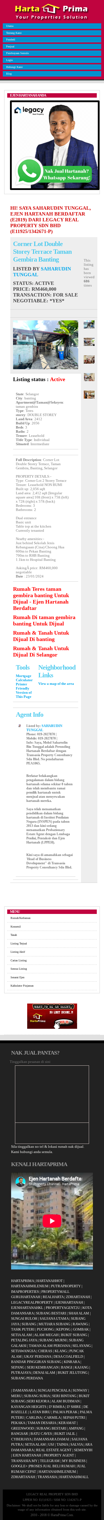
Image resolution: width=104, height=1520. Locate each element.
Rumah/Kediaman (21, 917)
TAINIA (62, 1444)
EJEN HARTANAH (27, 1455)
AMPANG (76, 1428)
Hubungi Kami (14, 67)
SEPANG (17, 1367)
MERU (16, 1396)
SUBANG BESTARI (51, 1313)
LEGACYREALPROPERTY (32, 1302)
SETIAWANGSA (23, 1351)
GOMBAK (81, 1329)
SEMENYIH (83, 1450)
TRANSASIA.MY (24, 1461)
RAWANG (80, 1324)
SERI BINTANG (64, 1396)
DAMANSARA (24, 1390)
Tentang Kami (14, 32)
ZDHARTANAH (78, 1297)
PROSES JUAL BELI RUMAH (52, 1466)
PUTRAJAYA (21, 1372)
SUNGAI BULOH (24, 1318)
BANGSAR (19, 1434)
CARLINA (34, 1417)
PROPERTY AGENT (59, 1455)
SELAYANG (81, 1346)
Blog (9, 73)
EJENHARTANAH (69, 1302)
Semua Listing (19, 968)
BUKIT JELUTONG (72, 1372)
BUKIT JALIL (64, 1434)
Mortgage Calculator (24, 678)
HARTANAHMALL (74, 1477)
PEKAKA (18, 1423)
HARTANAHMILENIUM (30, 1286)
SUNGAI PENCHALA (54, 1390)
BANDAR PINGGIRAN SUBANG (36, 1362)
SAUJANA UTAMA (54, 1318)
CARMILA (52, 1417)
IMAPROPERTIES (25, 1292)
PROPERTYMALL (55, 1292)
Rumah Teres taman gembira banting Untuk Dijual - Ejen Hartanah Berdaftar (41, 598)
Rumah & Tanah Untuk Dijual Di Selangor (41, 651)
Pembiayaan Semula (17, 53)
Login (9, 60)
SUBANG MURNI (53, 1340)
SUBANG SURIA (37, 1396)
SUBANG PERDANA (27, 1378)
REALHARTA (53, 1297)
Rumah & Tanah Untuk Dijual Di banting (41, 636)
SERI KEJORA (38, 1401)
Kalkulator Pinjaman (22, 985)
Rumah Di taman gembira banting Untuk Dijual (44, 620)
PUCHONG (45, 1329)
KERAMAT (67, 1423)
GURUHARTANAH (25, 1297)
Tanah (14, 934)
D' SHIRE (74, 1407)
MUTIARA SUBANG (54, 1324)
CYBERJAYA (21, 1439)
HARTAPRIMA (22, 1281)
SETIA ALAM (21, 1335)
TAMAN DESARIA (41, 1423)
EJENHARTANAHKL (27, 1308)
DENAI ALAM (44, 1372)
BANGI (66, 1367)
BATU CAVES (41, 1434)
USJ (51, 1444)
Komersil (16, 926)
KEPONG (63, 1329)
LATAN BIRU (40, 1412)
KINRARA (72, 1362)
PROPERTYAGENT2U (63, 1308)
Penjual (10, 46)
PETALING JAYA (24, 1340)
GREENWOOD (22, 1428)
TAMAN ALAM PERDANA (49, 1346)
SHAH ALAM (79, 1313)
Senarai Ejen (17, 977)
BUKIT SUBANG (74, 1335)
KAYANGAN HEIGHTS (28, 1407)
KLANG (61, 1351)
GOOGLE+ (19, 1466)
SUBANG (29, 1324)
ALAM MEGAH (46, 1335)
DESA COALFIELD (68, 1356)
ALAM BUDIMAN (65, 1401)
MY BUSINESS (73, 1461)
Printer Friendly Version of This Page (24, 690)
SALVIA (76, 1444)
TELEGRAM (50, 1461)
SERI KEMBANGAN (43, 1367)
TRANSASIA (47, 1477)
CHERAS (45, 1351)
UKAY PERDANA (37, 1356)
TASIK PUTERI (22, 1329)
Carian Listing (19, 960)
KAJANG (81, 1367)
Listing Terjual (19, 943)
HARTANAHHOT (49, 1281)
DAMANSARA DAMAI (51, 1439)
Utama (9, 25)
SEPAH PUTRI (74, 1417)
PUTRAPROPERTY (66, 1286)
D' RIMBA (56, 1407)
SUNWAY (80, 1390)
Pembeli (10, 39)
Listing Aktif (18, 951)
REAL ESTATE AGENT (54, 1450)
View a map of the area (56, 684)
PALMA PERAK (65, 1412)
